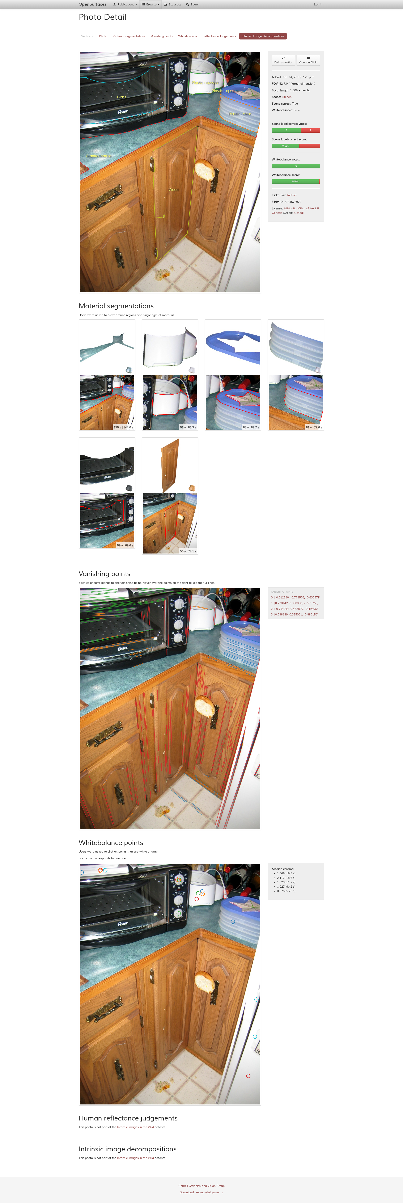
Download (187, 1192)
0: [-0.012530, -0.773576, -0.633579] (295, 597)
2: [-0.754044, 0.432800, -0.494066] (295, 609)
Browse (151, 4)
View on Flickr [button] (308, 62)
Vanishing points (162, 36)
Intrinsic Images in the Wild (135, 1127)
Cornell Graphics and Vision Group (201, 1186)
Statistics (174, 4)
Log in (318, 4)
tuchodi (292, 195)
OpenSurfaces (92, 4)
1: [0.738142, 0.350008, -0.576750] (294, 603)
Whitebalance (187, 36)
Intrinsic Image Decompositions (263, 36)
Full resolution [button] (283, 62)
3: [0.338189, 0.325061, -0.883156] (294, 614)
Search (195, 4)
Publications (126, 4)
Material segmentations (129, 36)
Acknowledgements (209, 1192)
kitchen (287, 97)
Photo (103, 36)
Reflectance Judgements (219, 36)
